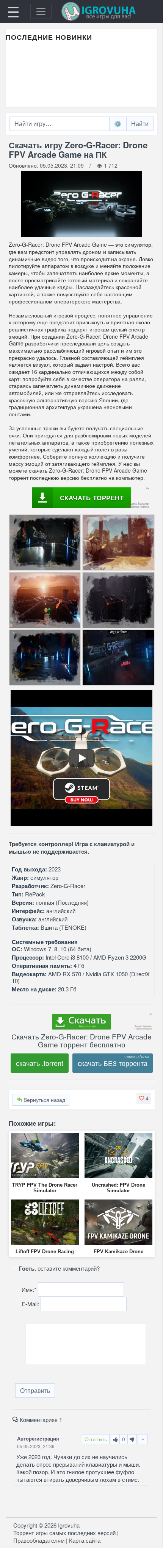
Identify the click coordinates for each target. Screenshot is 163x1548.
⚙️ (118, 123)
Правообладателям (38, 1540)
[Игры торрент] (109, 11)
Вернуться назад (43, 1099)
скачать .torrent (39, 1063)
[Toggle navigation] (41, 11)
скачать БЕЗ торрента (112, 1063)
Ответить (96, 1439)
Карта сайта (84, 1540)
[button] (143, 1098)
